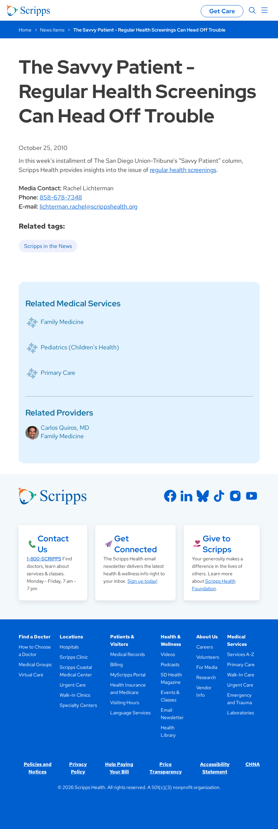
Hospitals (69, 647)
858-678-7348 (61, 197)
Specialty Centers (78, 705)
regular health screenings (183, 170)
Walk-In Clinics (75, 695)
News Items (52, 30)
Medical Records (127, 654)
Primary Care (58, 373)
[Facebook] (170, 496)
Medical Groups (35, 664)
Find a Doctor (35, 637)
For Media (206, 667)
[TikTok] (219, 496)
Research (206, 677)
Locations (71, 637)
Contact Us (53, 544)
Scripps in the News (48, 246)
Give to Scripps (217, 544)
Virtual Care (31, 675)
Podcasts (170, 664)
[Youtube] (251, 496)
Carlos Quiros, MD (65, 427)
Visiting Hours (124, 702)
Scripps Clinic (74, 657)
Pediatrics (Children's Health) (80, 347)
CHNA (252, 764)
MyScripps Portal (127, 675)
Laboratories (240, 713)
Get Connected (135, 544)
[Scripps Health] (28, 10)
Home (25, 30)
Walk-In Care (240, 675)
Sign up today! (142, 581)
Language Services (130, 713)
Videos (168, 654)
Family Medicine (62, 322)
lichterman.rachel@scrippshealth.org (88, 206)
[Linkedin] (186, 496)
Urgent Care (73, 685)
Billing (116, 664)
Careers (204, 647)
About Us (207, 637)
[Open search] (252, 10)
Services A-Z (240, 654)
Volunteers (207, 657)
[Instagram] (235, 496)
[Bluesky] (203, 496)
